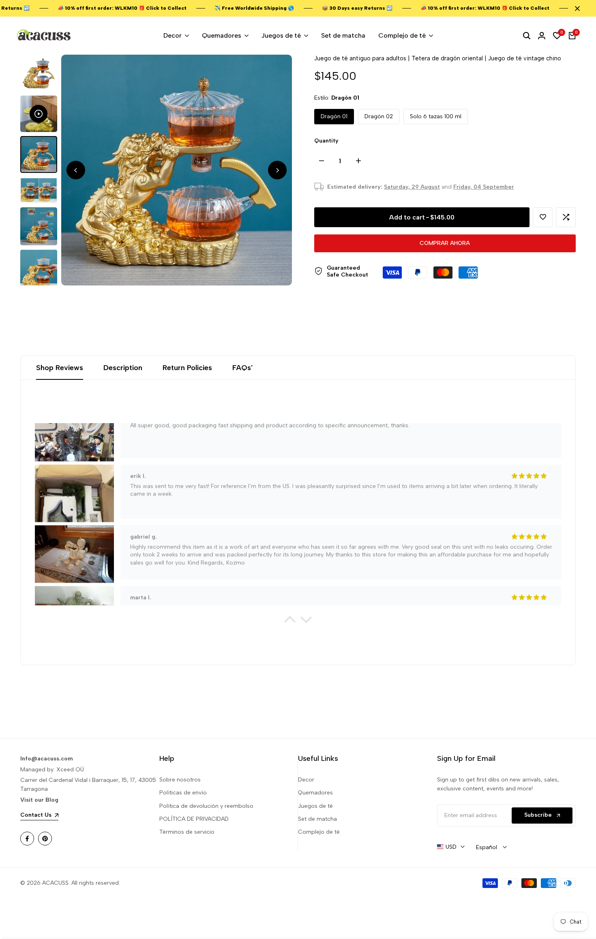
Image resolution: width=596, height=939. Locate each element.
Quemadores (315, 792)
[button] (543, 217)
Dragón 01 (334, 116)
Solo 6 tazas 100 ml (435, 116)
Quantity (326, 140)
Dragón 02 (378, 116)
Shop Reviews (59, 367)
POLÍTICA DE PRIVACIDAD (194, 819)
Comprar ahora (445, 243)
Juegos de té (315, 806)
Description (122, 367)
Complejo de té (319, 831)
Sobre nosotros (180, 779)
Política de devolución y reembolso (206, 806)
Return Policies (187, 367)
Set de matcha (317, 819)
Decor (306, 779)
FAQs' (242, 367)
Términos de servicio (186, 831)
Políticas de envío (183, 792)
